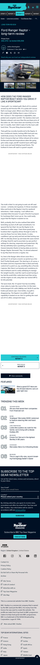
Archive (3, 576)
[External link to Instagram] (12, 556)
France (5, 638)
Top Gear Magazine (10, 591)
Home (3, 18)
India (5, 648)
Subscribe (20, 515)
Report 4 (20, 13)
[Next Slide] (37, 71)
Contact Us (5, 562)
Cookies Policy (6, 569)
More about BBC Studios (11, 624)
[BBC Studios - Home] (5, 546)
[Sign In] (28, 7)
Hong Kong (7, 645)
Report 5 (28, 13)
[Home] (18, 7)
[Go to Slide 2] (20, 85)
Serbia (25, 641)
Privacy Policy (6, 565)
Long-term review (8, 24)
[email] (19, 53)
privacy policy (20, 510)
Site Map (6, 595)
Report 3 (11, 13)
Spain (25, 648)
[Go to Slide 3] (31, 85)
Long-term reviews (13, 18)
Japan (5, 655)
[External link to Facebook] (5, 556)
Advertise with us (9, 588)
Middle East (27, 655)
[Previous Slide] (2, 71)
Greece (5, 641)
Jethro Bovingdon (13, 47)
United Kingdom (12, 550)
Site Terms (7, 581)
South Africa (27, 645)
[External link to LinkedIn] (35, 556)
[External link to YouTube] (28, 556)
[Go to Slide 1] (9, 85)
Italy (4, 652)
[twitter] (11, 53)
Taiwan (25, 652)
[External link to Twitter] (20, 556)
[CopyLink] (3, 53)
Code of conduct (9, 584)
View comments (17, 376)
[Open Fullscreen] (37, 79)
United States (24, 550)
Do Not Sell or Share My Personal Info (14, 572)
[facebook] (7, 53)
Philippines (27, 638)
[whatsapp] (15, 53)
